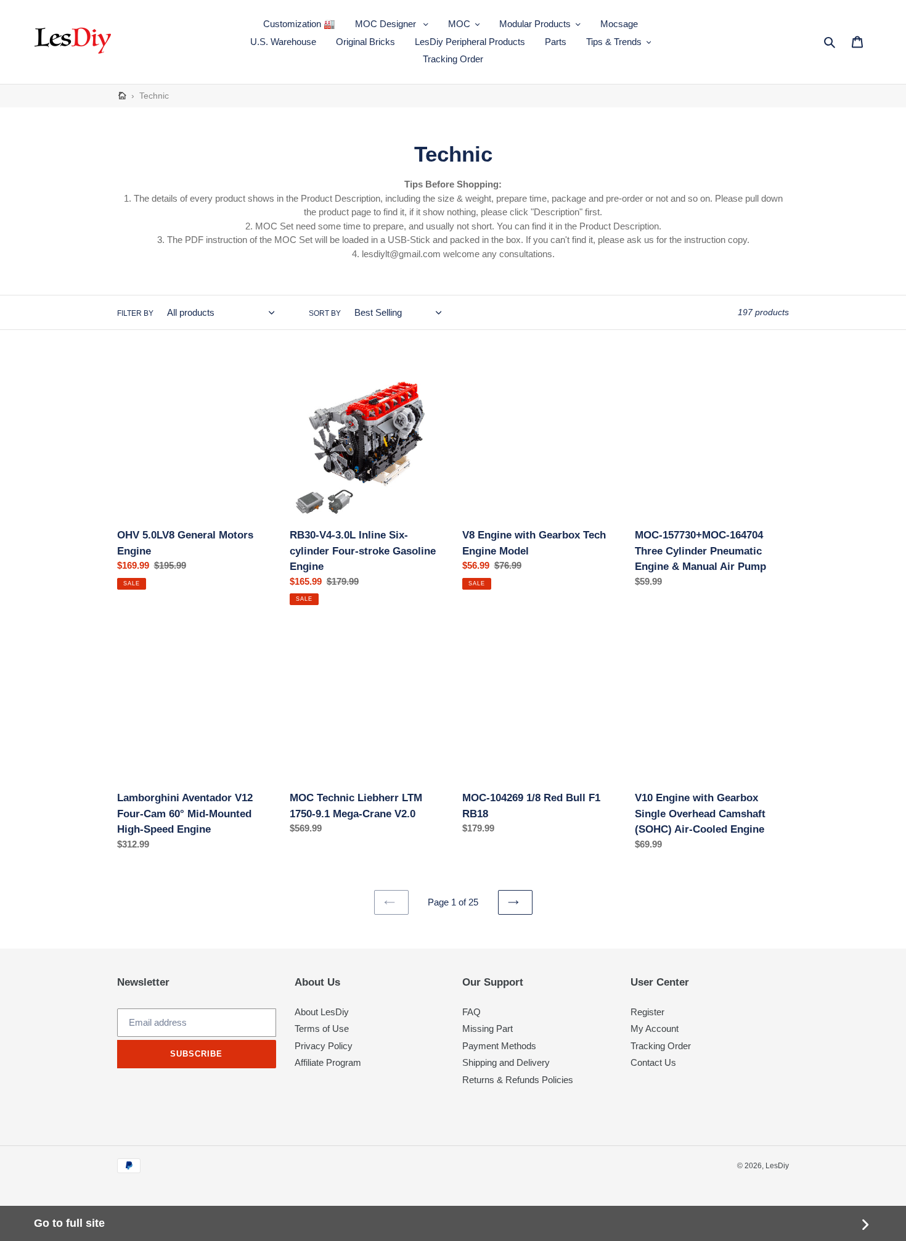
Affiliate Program (328, 1062)
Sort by (325, 313)
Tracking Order (661, 1046)
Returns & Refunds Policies (517, 1079)
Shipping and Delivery (506, 1062)
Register (647, 1012)
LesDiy (777, 1165)
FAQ (471, 1012)
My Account (655, 1028)
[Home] (122, 96)
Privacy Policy (324, 1046)
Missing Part (487, 1028)
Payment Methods (499, 1046)
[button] (392, 24)
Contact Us (653, 1062)
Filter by (135, 313)
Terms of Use (322, 1028)
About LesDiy (322, 1012)
